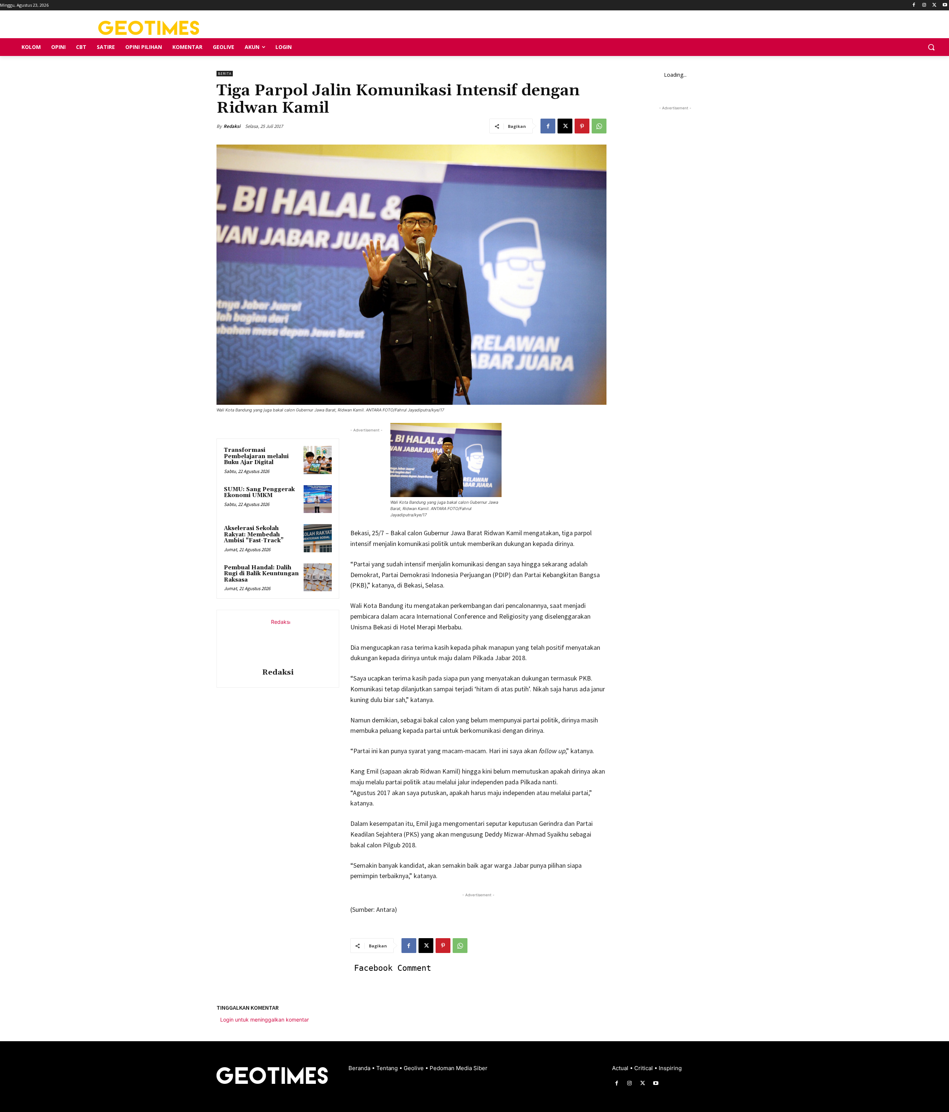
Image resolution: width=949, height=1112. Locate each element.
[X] (934, 5)
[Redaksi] (277, 640)
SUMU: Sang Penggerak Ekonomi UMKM (259, 492)
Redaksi (232, 126)
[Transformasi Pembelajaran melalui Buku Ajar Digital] (318, 460)
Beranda (360, 1068)
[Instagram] (924, 5)
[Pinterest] (582, 126)
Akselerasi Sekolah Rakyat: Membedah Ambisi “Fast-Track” (254, 534)
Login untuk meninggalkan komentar (264, 1019)
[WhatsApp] (599, 126)
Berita (224, 73)
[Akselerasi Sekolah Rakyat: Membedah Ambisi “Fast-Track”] (318, 538)
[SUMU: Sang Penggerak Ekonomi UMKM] (318, 499)
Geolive (414, 1068)
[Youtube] (944, 5)
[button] (931, 47)
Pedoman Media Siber (458, 1068)
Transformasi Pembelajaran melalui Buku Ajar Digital (256, 456)
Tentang (387, 1068)
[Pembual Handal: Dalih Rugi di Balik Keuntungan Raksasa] (318, 577)
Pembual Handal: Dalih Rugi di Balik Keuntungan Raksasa (261, 573)
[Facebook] (914, 5)
